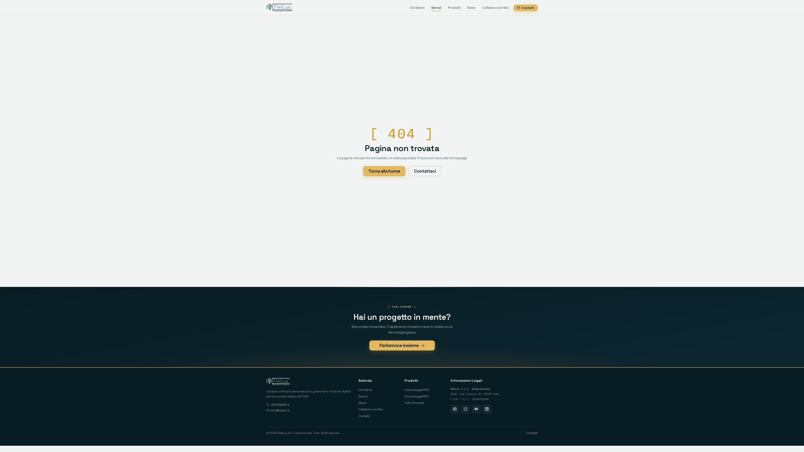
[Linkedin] (487, 409)
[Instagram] (465, 409)
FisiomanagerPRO (417, 390)
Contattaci (425, 171)
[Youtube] (476, 409)
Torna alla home (384, 171)
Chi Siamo (417, 8)
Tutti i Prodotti (414, 403)
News (471, 8)
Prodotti (454, 8)
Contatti (527, 8)
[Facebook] (455, 409)
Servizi (436, 8)
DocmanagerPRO (417, 396)
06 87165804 (280, 405)
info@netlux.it (280, 410)
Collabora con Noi (495, 8)
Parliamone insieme (400, 345)
